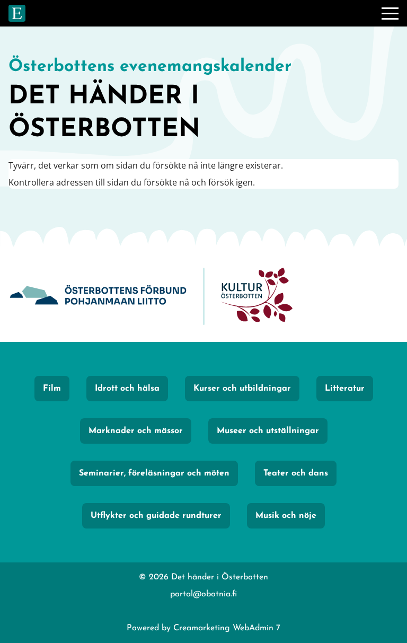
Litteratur (345, 388)
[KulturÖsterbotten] (256, 296)
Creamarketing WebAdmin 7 (226, 628)
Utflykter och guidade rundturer (156, 516)
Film (52, 388)
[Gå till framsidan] (16, 13)
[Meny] (390, 13)
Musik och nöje (285, 516)
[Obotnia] (98, 296)
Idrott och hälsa (127, 388)
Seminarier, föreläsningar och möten (154, 473)
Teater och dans (295, 473)
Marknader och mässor (136, 431)
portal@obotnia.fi (203, 594)
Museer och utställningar (268, 431)
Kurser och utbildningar (242, 388)
